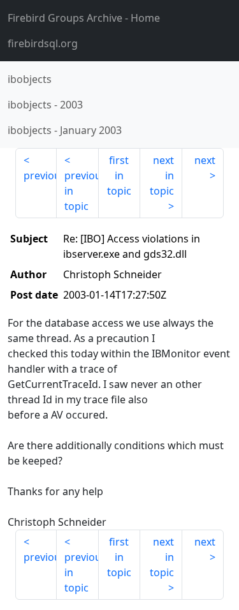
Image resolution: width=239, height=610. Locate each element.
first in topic (119, 175)
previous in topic (81, 190)
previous (40, 175)
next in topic (162, 175)
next (204, 160)
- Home (84, 18)
